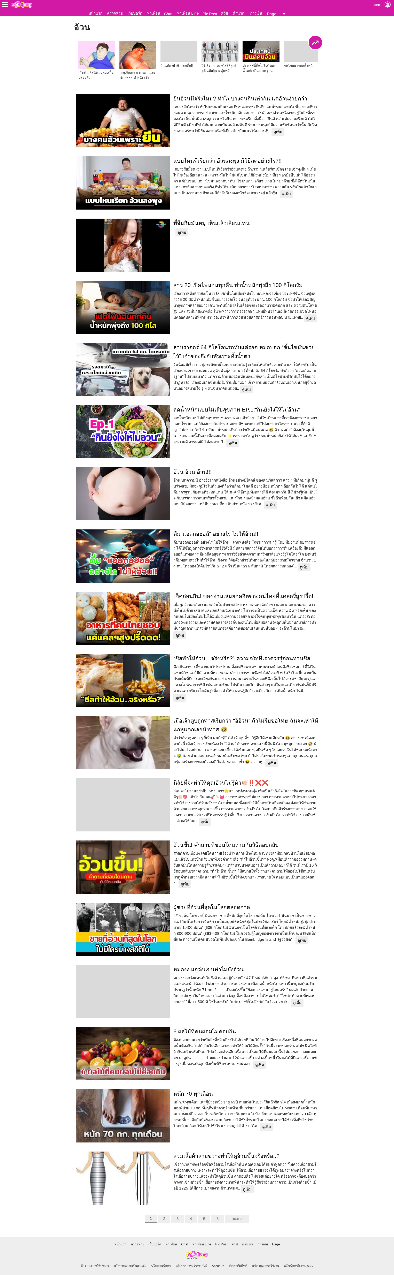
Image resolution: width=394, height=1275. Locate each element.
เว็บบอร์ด (134, 13)
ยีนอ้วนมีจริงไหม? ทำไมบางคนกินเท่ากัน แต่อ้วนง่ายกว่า (240, 99)
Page (271, 14)
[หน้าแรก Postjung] (21, 4)
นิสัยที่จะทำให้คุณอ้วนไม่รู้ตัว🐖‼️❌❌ (220, 783)
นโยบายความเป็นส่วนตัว (130, 1266)
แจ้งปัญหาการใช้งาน (265, 1266)
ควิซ (224, 13)
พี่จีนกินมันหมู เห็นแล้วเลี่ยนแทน (211, 223)
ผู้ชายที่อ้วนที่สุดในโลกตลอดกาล (211, 907)
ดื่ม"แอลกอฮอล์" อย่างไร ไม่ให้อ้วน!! (215, 534)
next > (237, 1218)
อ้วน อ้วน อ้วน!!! (192, 472)
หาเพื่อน (153, 13)
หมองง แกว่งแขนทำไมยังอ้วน (208, 969)
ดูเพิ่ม (278, 132)
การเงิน (256, 13)
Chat (168, 14)
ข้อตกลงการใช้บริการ (95, 1266)
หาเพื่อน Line (188, 13)
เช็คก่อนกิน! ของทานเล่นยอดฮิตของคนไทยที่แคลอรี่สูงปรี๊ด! (243, 596)
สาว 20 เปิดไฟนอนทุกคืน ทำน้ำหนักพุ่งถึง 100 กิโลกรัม (238, 285)
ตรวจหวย (115, 13)
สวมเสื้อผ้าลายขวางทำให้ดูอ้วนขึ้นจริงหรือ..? (226, 1156)
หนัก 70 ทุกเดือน (193, 1094)
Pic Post (210, 14)
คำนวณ (239, 13)
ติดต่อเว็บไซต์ (238, 1266)
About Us (218, 1266)
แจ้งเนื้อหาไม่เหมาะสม (299, 1266)
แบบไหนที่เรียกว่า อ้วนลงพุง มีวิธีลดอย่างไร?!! (227, 161)
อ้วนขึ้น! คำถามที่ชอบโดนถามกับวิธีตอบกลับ (226, 845)
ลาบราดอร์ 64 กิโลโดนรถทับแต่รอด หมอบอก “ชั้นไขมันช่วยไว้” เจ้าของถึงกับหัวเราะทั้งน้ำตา (244, 351)
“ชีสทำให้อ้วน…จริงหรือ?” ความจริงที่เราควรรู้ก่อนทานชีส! (242, 658)
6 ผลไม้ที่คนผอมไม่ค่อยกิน (204, 1031)
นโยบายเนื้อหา (161, 1266)
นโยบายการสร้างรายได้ (191, 1266)
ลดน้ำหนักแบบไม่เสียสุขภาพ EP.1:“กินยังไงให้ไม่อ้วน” (236, 410)
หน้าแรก (95, 13)
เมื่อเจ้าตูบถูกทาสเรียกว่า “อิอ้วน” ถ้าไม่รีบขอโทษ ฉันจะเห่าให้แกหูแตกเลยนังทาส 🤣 (245, 725)
